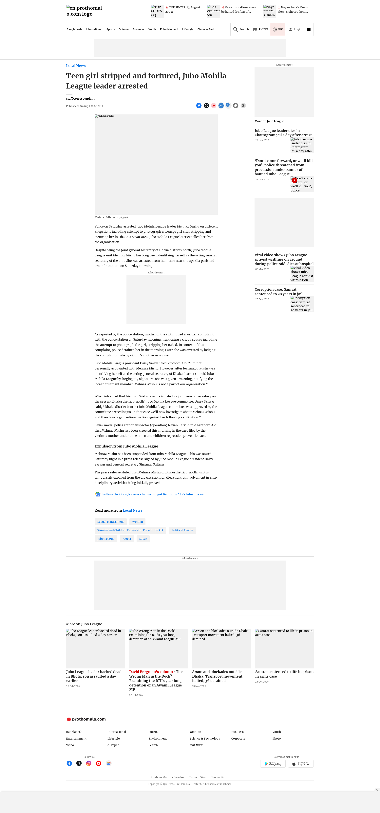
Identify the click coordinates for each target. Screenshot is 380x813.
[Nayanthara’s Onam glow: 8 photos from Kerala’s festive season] (269, 11)
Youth (152, 29)
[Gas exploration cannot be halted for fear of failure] (213, 11)
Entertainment (169, 29)
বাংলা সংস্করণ (196, 745)
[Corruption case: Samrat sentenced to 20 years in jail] (302, 304)
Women (137, 522)
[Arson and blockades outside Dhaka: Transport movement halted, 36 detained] (221, 648)
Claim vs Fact (206, 29)
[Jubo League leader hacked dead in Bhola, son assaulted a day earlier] (95, 648)
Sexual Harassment (110, 522)
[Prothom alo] (85, 11)
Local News (76, 66)
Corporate (238, 738)
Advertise (178, 777)
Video (70, 745)
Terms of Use (197, 777)
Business (138, 29)
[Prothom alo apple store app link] (301, 764)
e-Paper (113, 745)
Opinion (124, 29)
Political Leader (182, 530)
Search (153, 745)
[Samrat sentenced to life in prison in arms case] (284, 648)
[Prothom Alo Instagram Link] (90, 763)
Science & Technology (205, 738)
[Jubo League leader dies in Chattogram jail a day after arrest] (302, 145)
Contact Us (217, 777)
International (94, 29)
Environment (158, 738)
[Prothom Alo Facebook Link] (71, 763)
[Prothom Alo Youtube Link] (100, 763)
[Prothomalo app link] (273, 764)
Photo (277, 738)
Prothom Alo (159, 777)
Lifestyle (187, 29)
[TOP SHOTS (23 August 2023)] (157, 11)
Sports (110, 29)
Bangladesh (74, 29)
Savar (143, 539)
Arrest (127, 539)
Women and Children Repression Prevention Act (130, 530)
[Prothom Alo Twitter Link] (81, 763)
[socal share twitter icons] (207, 107)
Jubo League (105, 539)
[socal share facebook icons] (199, 107)
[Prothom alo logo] (86, 720)
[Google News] (108, 764)
